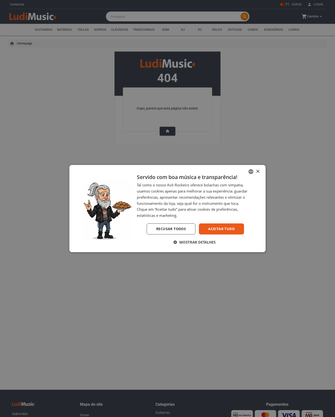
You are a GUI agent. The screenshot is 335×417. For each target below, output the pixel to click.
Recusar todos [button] (171, 228)
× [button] (257, 171)
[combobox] (250, 171)
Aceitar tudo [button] (221, 228)
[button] (194, 242)
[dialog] (167, 208)
